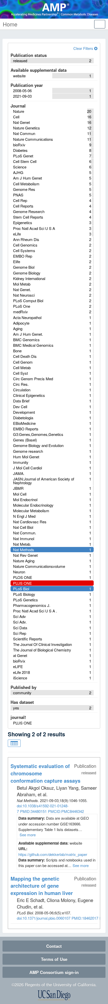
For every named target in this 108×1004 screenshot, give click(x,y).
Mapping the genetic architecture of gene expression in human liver (42, 886)
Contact (54, 946)
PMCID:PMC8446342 (66, 811)
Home (10, 24)
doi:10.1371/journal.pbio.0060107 (43, 918)
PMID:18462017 (85, 918)
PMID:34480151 (33, 811)
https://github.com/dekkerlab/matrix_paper (52, 854)
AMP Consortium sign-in (54, 972)
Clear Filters (83, 48)
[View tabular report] (14, 743)
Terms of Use (54, 959)
